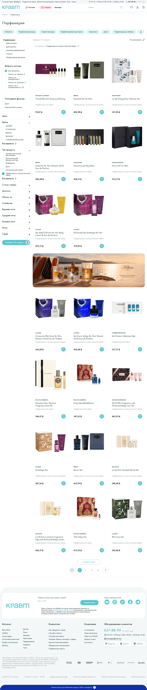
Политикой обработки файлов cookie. (85, 673)
